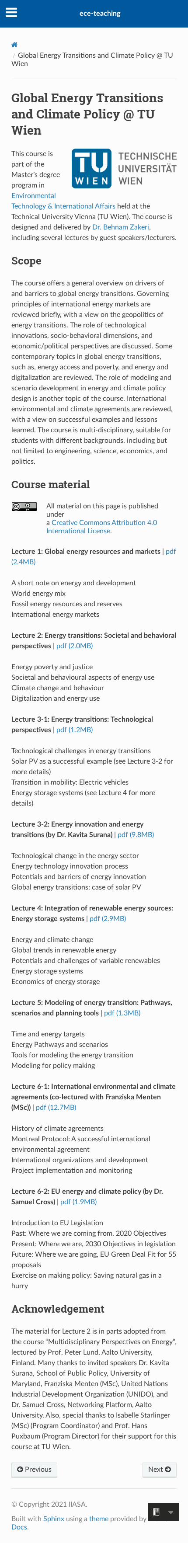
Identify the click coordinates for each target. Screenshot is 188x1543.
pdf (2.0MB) (74, 646)
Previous (37, 1469)
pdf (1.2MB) (74, 729)
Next (156, 1469)
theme (98, 1518)
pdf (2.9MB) (108, 918)
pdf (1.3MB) (122, 1013)
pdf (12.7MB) (56, 1107)
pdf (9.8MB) (136, 834)
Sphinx (53, 1518)
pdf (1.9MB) (78, 1202)
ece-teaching (100, 13)
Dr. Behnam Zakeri (120, 227)
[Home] (14, 45)
